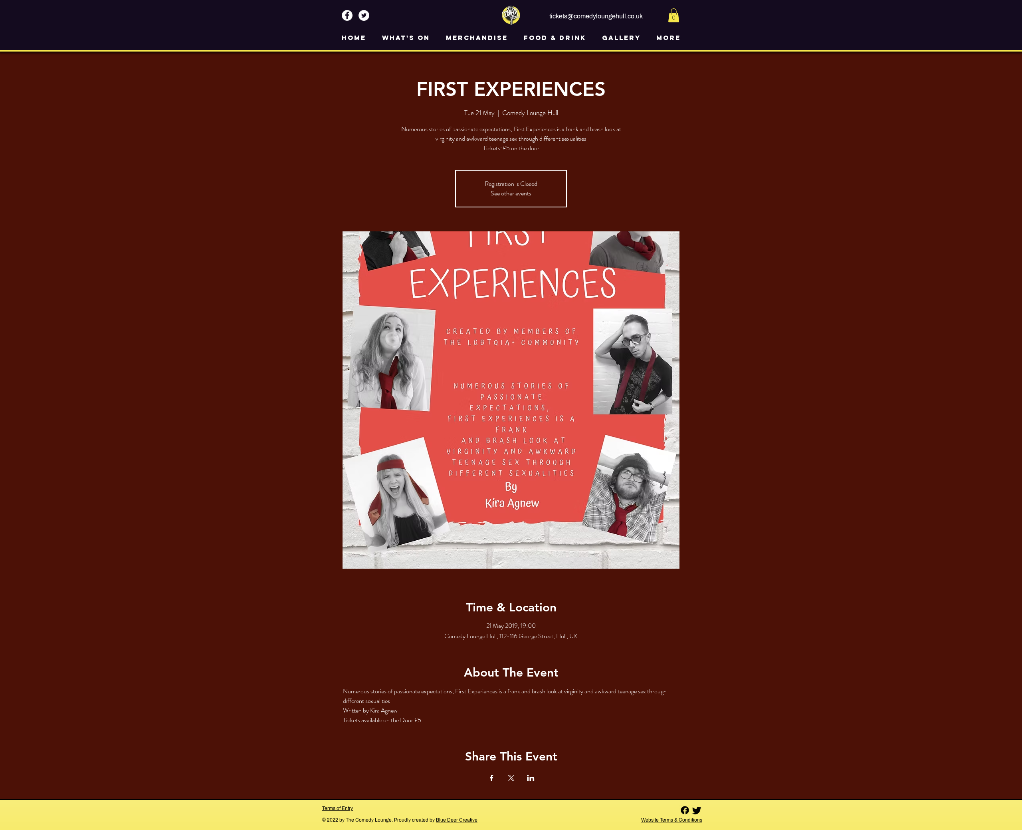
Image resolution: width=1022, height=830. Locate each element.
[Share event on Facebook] (491, 778)
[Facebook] (684, 810)
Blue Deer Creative (456, 820)
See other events (511, 193)
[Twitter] (696, 810)
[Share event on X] (511, 778)
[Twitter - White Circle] (363, 15)
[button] (673, 15)
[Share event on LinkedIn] (531, 778)
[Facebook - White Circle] (347, 15)
